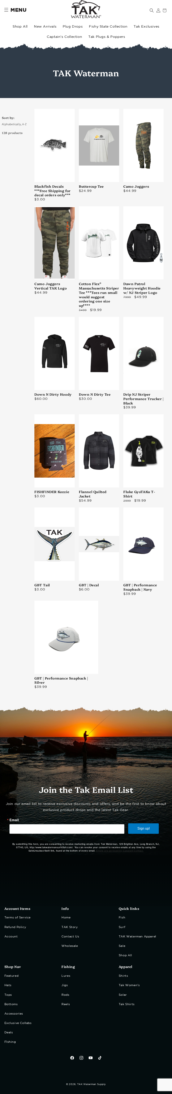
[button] (151, 10)
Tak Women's (129, 985)
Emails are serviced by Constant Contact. (119, 850)
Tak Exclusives (146, 26)
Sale (122, 946)
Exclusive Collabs (18, 1023)
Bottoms (11, 1004)
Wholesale (69, 946)
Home (65, 917)
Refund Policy (15, 927)
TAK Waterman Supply (91, 1084)
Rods (65, 995)
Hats (8, 985)
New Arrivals (45, 26)
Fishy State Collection (108, 26)
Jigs (64, 985)
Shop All (20, 26)
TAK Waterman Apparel (137, 936)
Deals (8, 1032)
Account (11, 936)
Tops (8, 995)
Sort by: (8, 118)
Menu (18, 10)
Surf (122, 927)
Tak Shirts (127, 1004)
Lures (65, 976)
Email (14, 820)
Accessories (13, 1013)
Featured (11, 976)
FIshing (10, 1042)
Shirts (123, 976)
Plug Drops (73, 26)
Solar (123, 995)
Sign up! (143, 828)
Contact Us (70, 936)
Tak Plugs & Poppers (106, 36)
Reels (65, 1004)
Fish (122, 917)
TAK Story (69, 927)
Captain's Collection (64, 36)
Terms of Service (17, 917)
